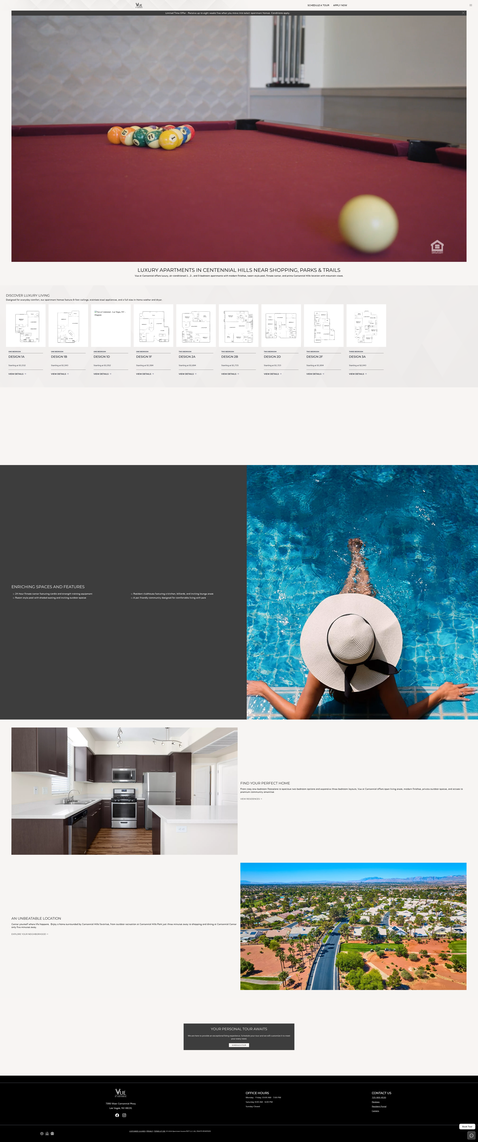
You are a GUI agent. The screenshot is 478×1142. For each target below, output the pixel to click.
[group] (26, 342)
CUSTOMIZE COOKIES (137, 1131)
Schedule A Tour (318, 5)
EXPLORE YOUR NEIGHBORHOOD (28, 934)
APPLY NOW (340, 5)
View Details (15, 374)
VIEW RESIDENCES (250, 799)
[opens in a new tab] (117, 1116)
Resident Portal (379, 1106)
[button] (471, 5)
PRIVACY (150, 1131)
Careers (375, 1111)
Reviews (376, 1102)
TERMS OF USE (159, 1131)
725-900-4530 (379, 1097)
